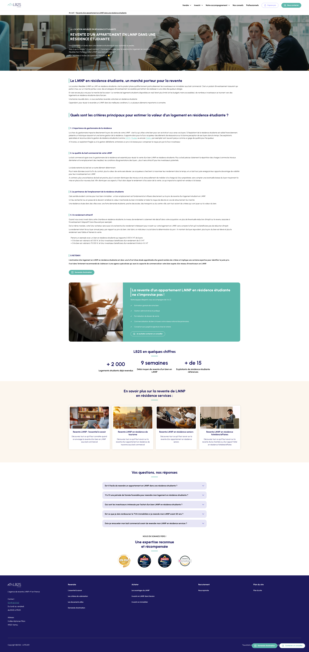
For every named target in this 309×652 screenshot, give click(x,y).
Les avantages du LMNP (141, 590)
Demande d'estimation (83, 272)
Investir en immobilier (140, 602)
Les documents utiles (75, 602)
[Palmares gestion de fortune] (124, 561)
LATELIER (25, 645)
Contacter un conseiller (294, 646)
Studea (134, 138)
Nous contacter (293, 5)
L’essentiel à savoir (75, 590)
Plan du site (257, 590)
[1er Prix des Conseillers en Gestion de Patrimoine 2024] (144, 561)
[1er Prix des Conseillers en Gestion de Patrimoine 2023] (164, 561)
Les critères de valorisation (78, 596)
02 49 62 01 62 (13, 603)
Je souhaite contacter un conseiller (150, 334)
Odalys (148, 138)
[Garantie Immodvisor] (185, 561)
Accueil (71, 13)
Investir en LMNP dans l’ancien (143, 596)
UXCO (127, 138)
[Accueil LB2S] (14, 5)
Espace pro (271, 5)
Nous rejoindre (203, 590)
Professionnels (252, 5)
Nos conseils (238, 5)
